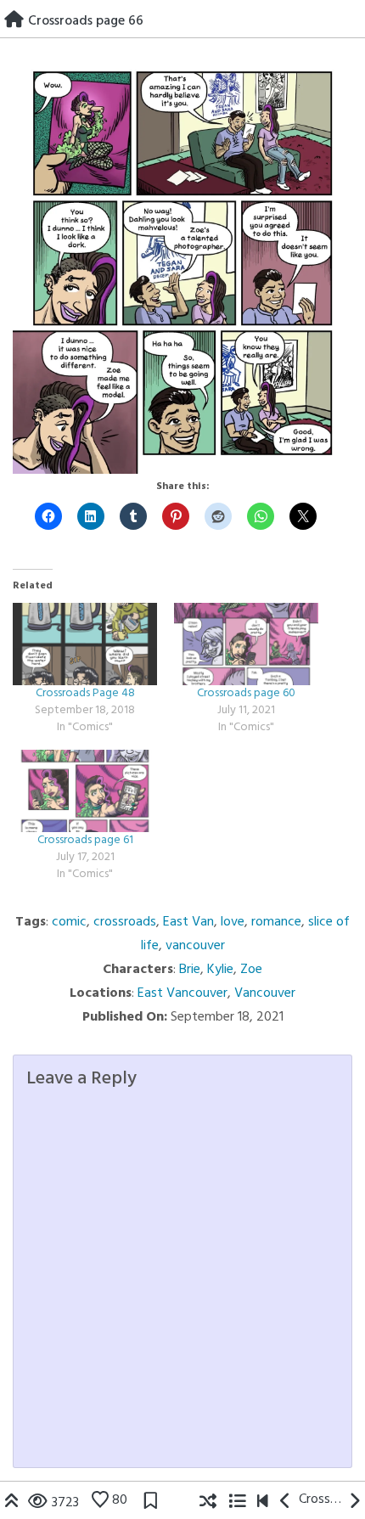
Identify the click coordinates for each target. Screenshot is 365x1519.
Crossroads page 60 (246, 693)
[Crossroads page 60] (246, 644)
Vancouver (264, 993)
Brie (189, 970)
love (232, 922)
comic (69, 922)
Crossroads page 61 (85, 840)
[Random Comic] (208, 1503)
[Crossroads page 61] (85, 791)
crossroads (124, 922)
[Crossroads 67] (354, 1503)
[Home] (14, 21)
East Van (188, 922)
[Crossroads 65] (285, 1503)
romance (276, 922)
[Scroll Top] (12, 1503)
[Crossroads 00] (262, 1503)
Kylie (220, 970)
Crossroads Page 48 (85, 693)
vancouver (195, 946)
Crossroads (320, 1499)
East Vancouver (182, 993)
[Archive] (237, 1503)
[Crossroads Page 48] (85, 644)
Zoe (251, 970)
